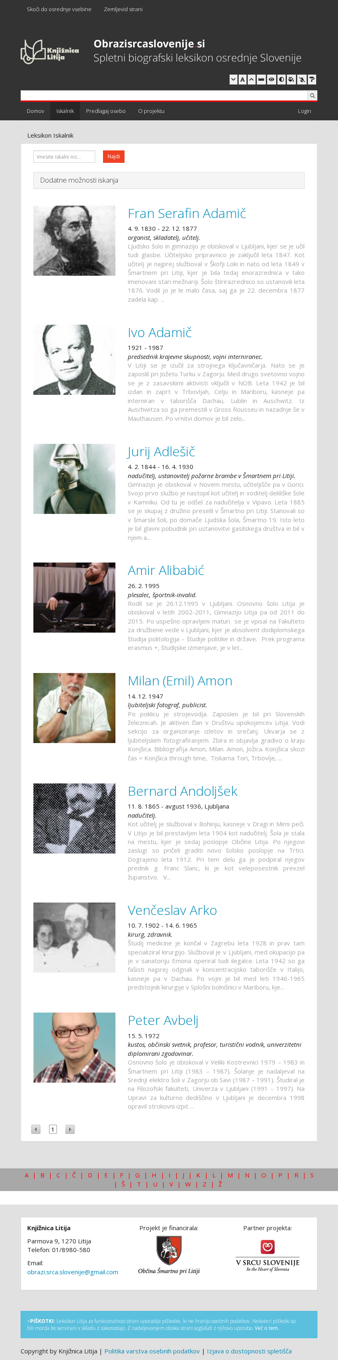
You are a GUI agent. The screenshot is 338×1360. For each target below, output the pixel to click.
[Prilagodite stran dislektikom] (281, 79)
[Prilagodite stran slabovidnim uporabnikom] (271, 79)
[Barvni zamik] (302, 79)
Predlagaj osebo (106, 111)
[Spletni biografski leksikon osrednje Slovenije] (161, 52)
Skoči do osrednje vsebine (59, 9)
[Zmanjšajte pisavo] (233, 79)
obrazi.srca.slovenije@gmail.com (72, 1272)
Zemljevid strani (123, 9)
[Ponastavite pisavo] (242, 79)
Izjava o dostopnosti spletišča (249, 1351)
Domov (35, 111)
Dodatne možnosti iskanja (79, 180)
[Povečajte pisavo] (252, 79)
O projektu (151, 111)
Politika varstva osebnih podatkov (152, 1351)
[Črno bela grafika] (312, 79)
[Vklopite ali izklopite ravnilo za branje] (261, 79)
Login (304, 111)
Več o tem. (267, 1328)
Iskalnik (65, 111)
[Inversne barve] (291, 79)
